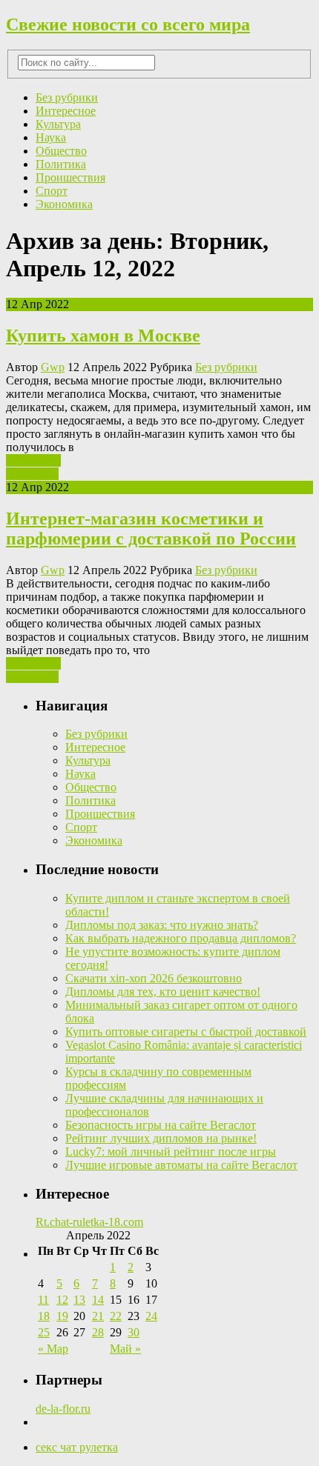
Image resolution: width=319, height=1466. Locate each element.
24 (151, 1316)
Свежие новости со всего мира (128, 24)
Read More (32, 473)
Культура (58, 124)
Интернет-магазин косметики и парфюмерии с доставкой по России (151, 528)
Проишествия (70, 177)
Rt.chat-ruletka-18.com (89, 1222)
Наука (51, 137)
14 (98, 1299)
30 (133, 1332)
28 (98, 1332)
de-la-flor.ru (63, 1408)
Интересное (66, 110)
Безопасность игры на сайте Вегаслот (160, 1125)
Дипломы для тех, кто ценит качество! (162, 991)
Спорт (52, 190)
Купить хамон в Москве (103, 335)
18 (44, 1316)
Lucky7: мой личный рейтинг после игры (170, 1151)
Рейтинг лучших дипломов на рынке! (161, 1138)
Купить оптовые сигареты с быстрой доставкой (185, 1031)
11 (43, 1299)
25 (44, 1332)
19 (62, 1316)
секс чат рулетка (77, 1447)
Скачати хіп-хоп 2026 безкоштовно (153, 978)
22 (116, 1316)
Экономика (64, 204)
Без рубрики (67, 97)
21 (98, 1316)
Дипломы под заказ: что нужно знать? (161, 925)
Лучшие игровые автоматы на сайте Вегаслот (181, 1165)
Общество (61, 150)
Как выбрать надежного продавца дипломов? (180, 938)
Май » (125, 1348)
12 (62, 1299)
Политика (61, 164)
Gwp (53, 367)
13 (79, 1299)
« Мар (53, 1348)
